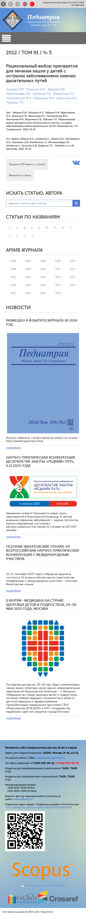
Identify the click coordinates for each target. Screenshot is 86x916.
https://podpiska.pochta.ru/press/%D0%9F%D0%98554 (39, 807)
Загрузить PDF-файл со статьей (27, 164)
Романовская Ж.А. (18, 98)
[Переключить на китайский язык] (32, 4)
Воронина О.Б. (66, 98)
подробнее (13, 447)
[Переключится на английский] (25, 4)
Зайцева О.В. (15, 89)
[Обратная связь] (17, 4)
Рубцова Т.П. (15, 102)
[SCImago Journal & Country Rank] (43, 885)
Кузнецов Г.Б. (42, 93)
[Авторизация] (10, 4)
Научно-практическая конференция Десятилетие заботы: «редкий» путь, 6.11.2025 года (40, 462)
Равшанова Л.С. (64, 93)
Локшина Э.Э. (35, 89)
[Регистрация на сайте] (3, 4)
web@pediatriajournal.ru (50, 757)
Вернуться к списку (20, 175)
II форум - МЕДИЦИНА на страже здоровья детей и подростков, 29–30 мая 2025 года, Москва (41, 605)
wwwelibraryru (23, 799)
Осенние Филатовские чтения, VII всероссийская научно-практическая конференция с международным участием (42, 553)
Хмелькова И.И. (43, 98)
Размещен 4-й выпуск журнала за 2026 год (41, 322)
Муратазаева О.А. (18, 93)
